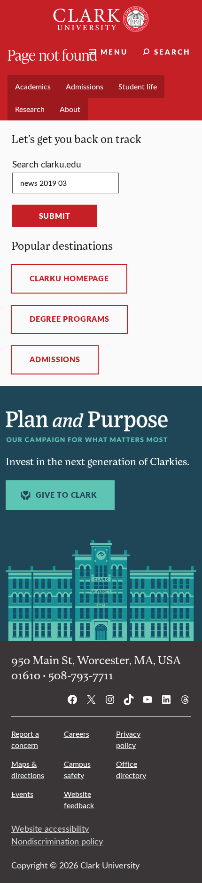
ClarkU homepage (69, 278)
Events (22, 794)
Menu (114, 51)
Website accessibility (50, 828)
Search (172, 51)
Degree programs (69, 319)
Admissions (55, 359)
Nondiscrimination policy (57, 841)
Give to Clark (66, 495)
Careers (76, 734)
